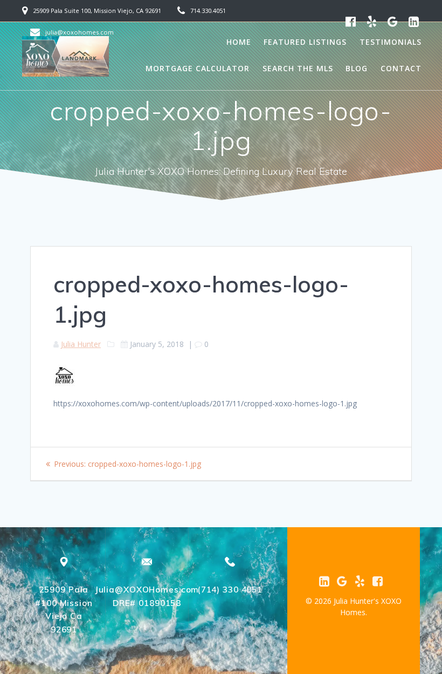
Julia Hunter (81, 344)
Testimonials (391, 42)
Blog (357, 68)
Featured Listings (305, 42)
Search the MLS (298, 68)
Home (238, 42)
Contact (401, 68)
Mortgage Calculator (198, 68)
